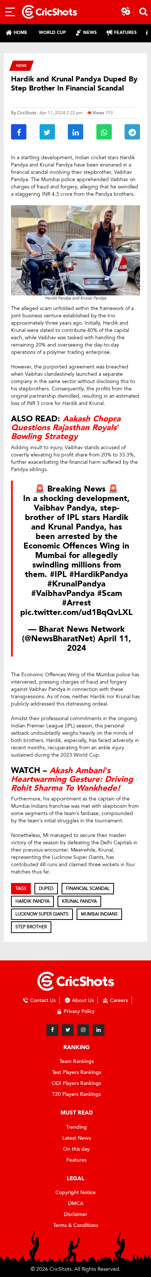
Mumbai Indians (99, 914)
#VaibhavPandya (63, 593)
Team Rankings (76, 1061)
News (21, 65)
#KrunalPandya (76, 583)
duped (46, 888)
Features (76, 1159)
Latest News (76, 1138)
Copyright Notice (75, 1192)
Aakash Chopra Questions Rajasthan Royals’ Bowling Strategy (66, 427)
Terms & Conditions (75, 1225)
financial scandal (88, 888)
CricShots (26, 113)
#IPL (58, 574)
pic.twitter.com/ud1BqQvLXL (76, 612)
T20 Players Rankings (76, 1094)
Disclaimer (75, 1214)
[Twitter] (68, 1030)
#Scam (109, 593)
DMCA (76, 1203)
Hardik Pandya (32, 901)
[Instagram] (83, 1030)
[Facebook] (52, 1030)
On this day (76, 1149)
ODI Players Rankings (76, 1083)
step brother (31, 927)
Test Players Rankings (76, 1072)
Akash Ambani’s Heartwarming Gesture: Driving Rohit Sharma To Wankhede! (72, 779)
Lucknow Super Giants (42, 914)
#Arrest (76, 602)
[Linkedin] (98, 1030)
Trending (76, 1127)
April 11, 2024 (99, 643)
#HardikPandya (98, 574)
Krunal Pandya (79, 901)
